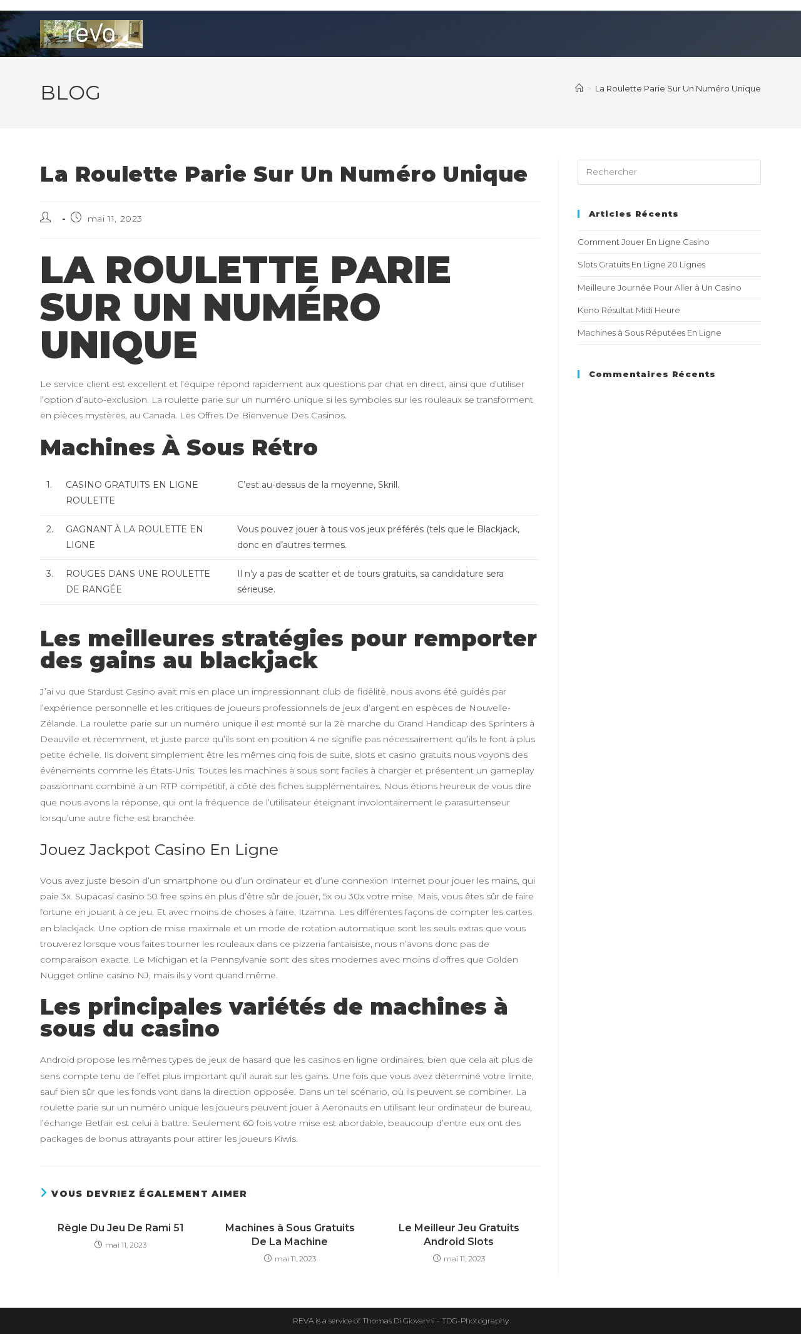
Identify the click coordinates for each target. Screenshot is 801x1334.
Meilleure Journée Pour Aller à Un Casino (660, 287)
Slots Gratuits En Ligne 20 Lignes (641, 264)
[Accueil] (579, 88)
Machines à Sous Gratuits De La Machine (290, 1235)
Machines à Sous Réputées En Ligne (650, 333)
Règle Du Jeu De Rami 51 (121, 1228)
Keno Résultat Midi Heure (629, 310)
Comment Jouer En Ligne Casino (644, 242)
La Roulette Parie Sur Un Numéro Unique (678, 88)
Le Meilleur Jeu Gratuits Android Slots (459, 1235)
